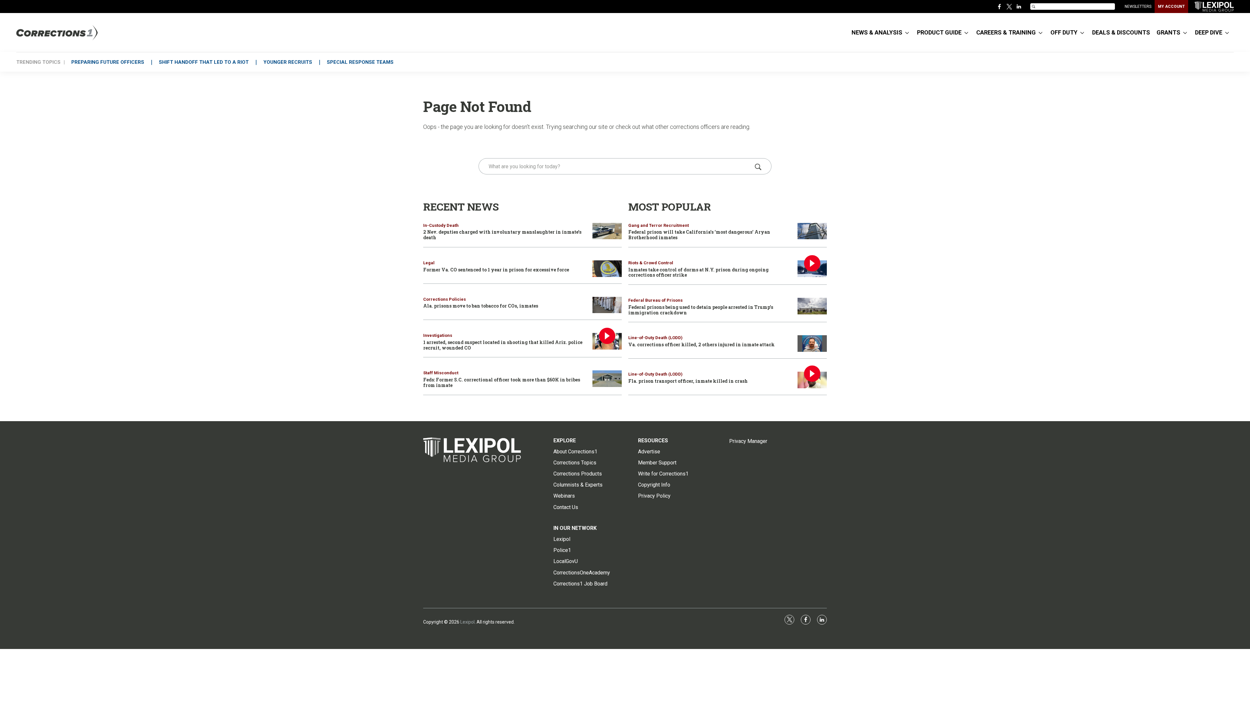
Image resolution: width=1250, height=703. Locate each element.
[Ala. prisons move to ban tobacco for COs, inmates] (607, 305)
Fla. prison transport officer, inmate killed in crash (688, 381)
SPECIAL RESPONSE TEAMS (360, 62)
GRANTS (1168, 32)
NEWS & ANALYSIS (877, 32)
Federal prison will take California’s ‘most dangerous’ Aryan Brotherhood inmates (699, 235)
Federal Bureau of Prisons (655, 300)
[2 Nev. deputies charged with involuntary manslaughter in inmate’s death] (607, 231)
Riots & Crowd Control (650, 262)
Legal (429, 262)
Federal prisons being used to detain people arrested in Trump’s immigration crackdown (700, 310)
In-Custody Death (441, 225)
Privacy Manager (748, 441)
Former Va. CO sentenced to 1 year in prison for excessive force (496, 270)
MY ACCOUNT (1171, 6)
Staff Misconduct (440, 372)
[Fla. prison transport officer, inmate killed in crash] (812, 380)
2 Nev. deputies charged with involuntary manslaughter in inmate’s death (502, 235)
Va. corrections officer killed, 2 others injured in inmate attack (701, 344)
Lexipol (467, 622)
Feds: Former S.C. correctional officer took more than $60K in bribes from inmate (501, 382)
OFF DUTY (1063, 32)
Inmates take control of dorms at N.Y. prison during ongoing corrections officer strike (698, 272)
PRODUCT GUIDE (939, 32)
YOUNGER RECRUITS (287, 62)
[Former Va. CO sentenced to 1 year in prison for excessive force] (607, 268)
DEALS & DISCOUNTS (1121, 32)
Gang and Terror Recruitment (658, 225)
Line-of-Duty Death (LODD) (655, 337)
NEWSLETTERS (1138, 6)
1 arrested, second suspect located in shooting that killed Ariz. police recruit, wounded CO (502, 345)
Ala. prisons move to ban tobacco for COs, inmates (480, 306)
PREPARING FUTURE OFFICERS (107, 62)
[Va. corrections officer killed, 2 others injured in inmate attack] (812, 343)
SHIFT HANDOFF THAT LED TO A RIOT (204, 62)
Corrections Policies (444, 299)
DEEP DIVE (1208, 32)
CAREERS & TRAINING (1006, 32)
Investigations (437, 335)
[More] (907, 32)
